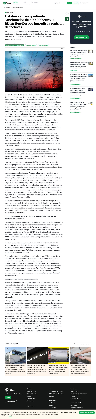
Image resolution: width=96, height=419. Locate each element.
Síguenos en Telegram (43, 45)
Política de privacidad (76, 407)
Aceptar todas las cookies (87, 412)
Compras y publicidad (76, 58)
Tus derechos (52, 403)
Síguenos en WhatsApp (31, 45)
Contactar (27, 4)
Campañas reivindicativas (56, 391)
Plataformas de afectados (56, 393)
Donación (76, 3)
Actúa (24, 2)
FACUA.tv (29, 396)
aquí (10, 416)
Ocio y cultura (73, 70)
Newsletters (30, 401)
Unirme (69, 3)
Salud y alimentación (75, 84)
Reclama (51, 405)
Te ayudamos (34, 2)
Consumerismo (31, 398)
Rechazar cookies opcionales (68, 412)
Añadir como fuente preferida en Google (14, 45)
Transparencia (74, 396)
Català (62, 48)
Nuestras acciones (32, 393)
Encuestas (51, 396)
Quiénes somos (74, 391)
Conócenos (16, 4)
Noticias (15, 2)
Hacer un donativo (11, 401)
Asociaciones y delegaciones (78, 393)
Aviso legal (73, 405)
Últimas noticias (31, 391)
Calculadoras (52, 407)
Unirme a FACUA (81, 37)
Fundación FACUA (75, 398)
